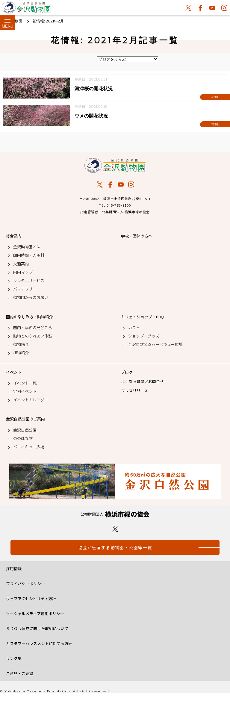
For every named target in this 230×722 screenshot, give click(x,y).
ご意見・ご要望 (19, 673)
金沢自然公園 (25, 430)
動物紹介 (21, 344)
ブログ (127, 372)
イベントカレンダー (30, 399)
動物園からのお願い (30, 297)
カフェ (134, 327)
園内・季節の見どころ (32, 327)
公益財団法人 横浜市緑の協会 (115, 514)
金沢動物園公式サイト (26, 8)
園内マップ (23, 272)
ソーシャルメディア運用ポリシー (35, 613)
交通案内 (21, 264)
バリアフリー (25, 289)
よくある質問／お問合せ (142, 381)
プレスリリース (134, 390)
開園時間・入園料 (28, 255)
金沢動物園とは (26, 246)
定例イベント (25, 391)
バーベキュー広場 (28, 446)
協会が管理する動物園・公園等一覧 (115, 547)
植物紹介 (21, 352)
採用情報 (14, 568)
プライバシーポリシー (25, 583)
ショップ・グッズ (143, 336)
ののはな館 (23, 438)
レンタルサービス (28, 280)
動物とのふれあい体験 (32, 336)
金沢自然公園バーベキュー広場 (155, 344)
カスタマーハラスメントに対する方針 (39, 643)
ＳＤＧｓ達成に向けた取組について (37, 628)
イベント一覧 (25, 383)
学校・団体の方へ (136, 236)
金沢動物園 (115, 165)
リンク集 (14, 658)
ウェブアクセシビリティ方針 (31, 598)
